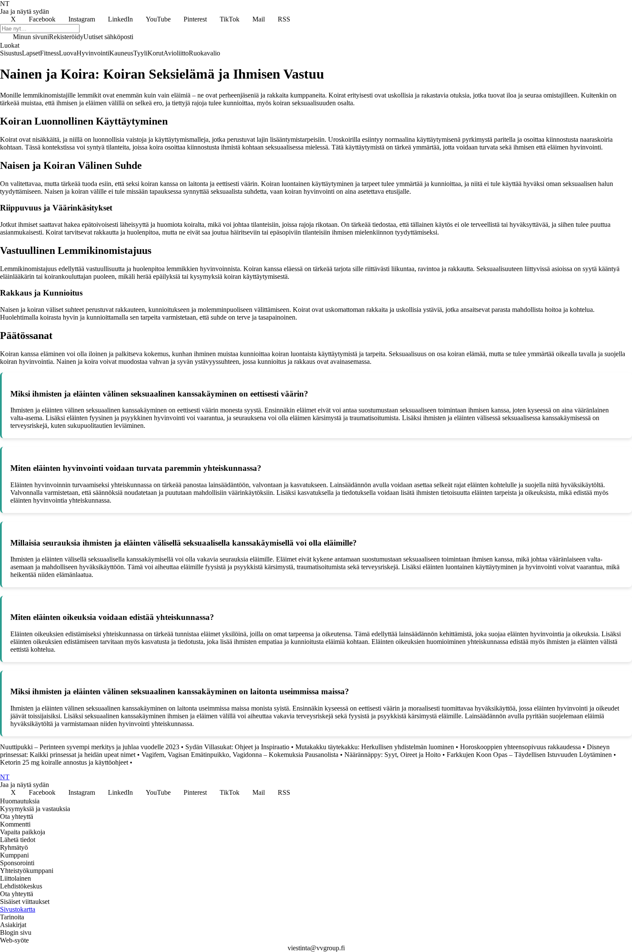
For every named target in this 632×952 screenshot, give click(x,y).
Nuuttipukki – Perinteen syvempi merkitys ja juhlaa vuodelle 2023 (89, 747)
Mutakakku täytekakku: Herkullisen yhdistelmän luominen (374, 747)
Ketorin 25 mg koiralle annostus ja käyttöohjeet (64, 762)
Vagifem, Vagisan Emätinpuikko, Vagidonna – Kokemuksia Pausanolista (239, 754)
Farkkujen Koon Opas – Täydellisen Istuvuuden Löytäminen (529, 754)
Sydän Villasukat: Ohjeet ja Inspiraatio (237, 747)
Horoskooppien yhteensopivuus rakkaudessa (520, 747)
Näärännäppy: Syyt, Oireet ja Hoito (392, 754)
